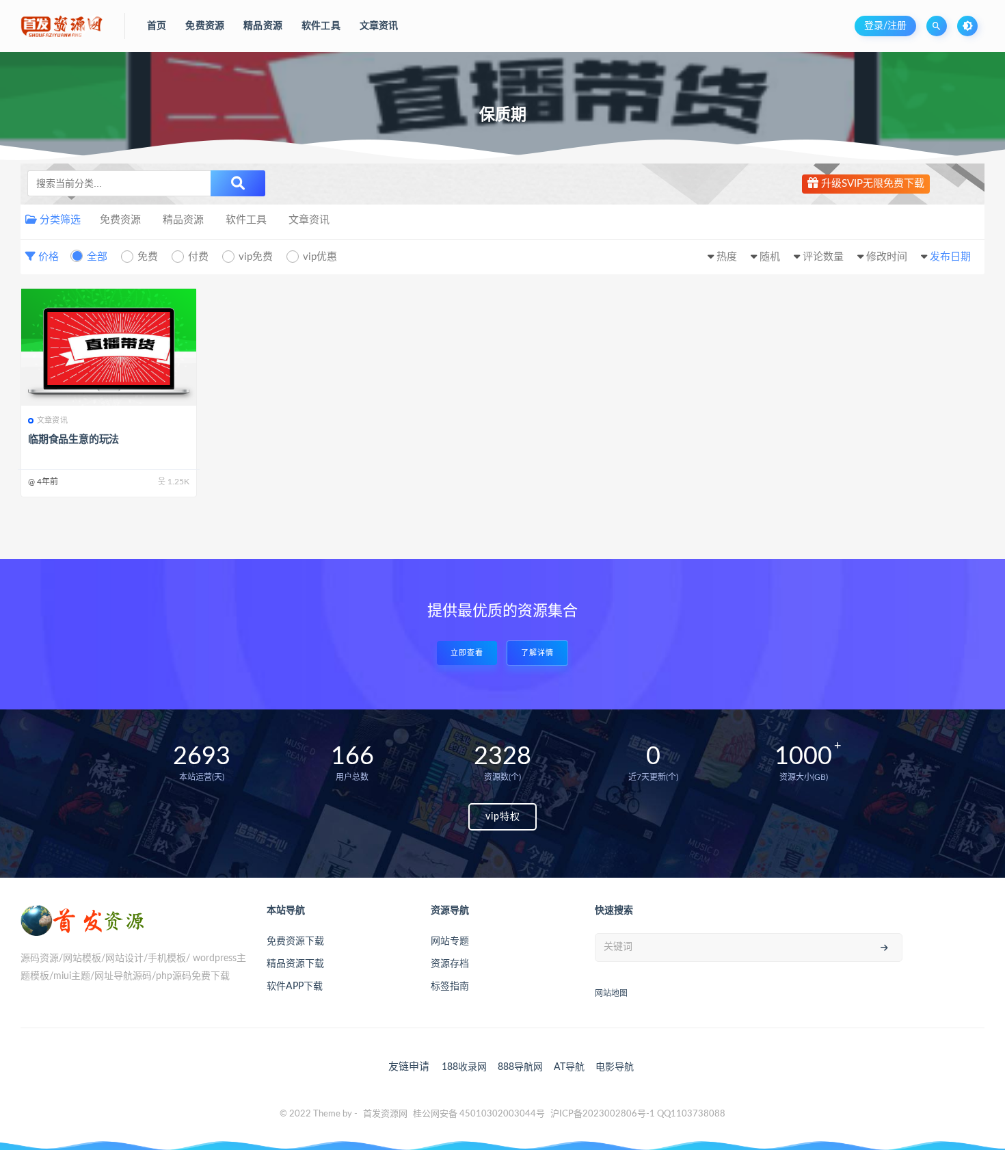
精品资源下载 (295, 964)
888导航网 (520, 1067)
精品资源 (183, 220)
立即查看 (467, 653)
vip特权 (502, 817)
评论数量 (823, 257)
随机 (770, 257)
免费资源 (120, 220)
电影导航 (614, 1067)
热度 (726, 257)
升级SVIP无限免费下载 (871, 184)
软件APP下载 (295, 986)
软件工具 (246, 220)
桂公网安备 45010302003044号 (479, 1114)
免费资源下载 (295, 941)
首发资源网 (385, 1114)
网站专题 (450, 941)
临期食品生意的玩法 (73, 439)
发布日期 (950, 257)
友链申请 (408, 1067)
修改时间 (886, 257)
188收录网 (464, 1067)
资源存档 (450, 964)
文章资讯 (309, 220)
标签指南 (450, 986)
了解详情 (537, 653)
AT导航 (569, 1067)
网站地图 (611, 993)
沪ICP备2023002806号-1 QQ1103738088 (637, 1114)
